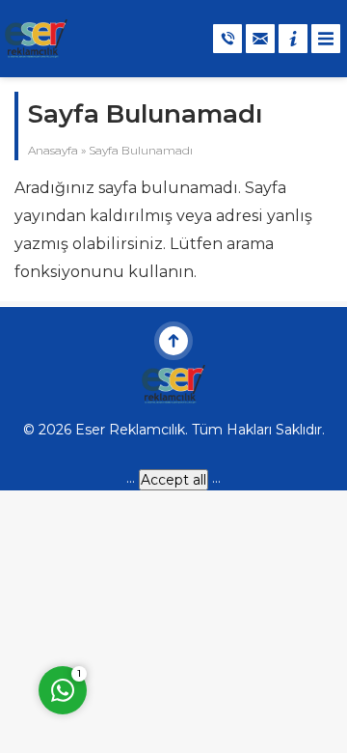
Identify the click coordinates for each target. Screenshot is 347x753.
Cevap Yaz (183, 605)
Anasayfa (53, 150)
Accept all (173, 479)
